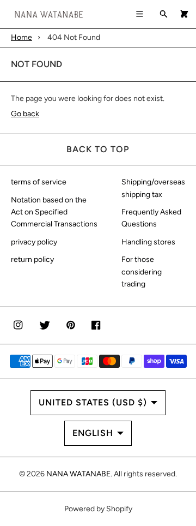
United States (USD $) (93, 402)
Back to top (98, 149)
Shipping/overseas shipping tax (153, 188)
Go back (25, 113)
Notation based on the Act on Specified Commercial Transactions (54, 212)
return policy (32, 259)
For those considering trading (141, 272)
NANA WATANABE (78, 474)
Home (21, 37)
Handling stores (148, 242)
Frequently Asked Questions (151, 218)
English (92, 433)
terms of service (38, 182)
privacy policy (34, 242)
